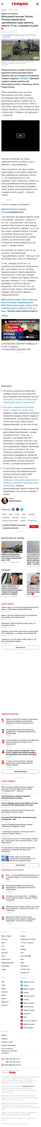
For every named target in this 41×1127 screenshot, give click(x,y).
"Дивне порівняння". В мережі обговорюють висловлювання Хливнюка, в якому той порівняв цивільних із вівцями (11, 590)
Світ (2, 946)
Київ (2, 982)
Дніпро (3, 998)
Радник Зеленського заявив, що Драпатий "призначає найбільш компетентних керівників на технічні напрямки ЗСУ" (21, 721)
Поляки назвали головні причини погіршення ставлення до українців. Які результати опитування (18, 849)
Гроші (3, 942)
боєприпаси (6, 517)
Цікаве (3, 969)
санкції (17, 514)
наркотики (31, 514)
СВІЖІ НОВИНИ (8, 781)
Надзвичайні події (7, 962)
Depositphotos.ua (27, 1086)
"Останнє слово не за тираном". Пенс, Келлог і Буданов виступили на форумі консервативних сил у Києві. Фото (21, 752)
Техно (3, 956)
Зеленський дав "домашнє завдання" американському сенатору (16, 797)
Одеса (3, 988)
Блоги (22, 946)
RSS (25, 1017)
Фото (22, 959)
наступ (23, 517)
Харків (3, 995)
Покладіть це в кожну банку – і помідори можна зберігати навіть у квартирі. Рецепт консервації (22, 898)
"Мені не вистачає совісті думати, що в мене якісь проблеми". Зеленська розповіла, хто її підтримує (22, 908)
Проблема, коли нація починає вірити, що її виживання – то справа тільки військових (20, 632)
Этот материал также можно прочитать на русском (19, 36)
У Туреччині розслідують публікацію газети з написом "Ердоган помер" (18, 832)
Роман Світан (32, 520)
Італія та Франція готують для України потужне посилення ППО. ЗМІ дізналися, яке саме (19, 804)
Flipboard (27, 1013)
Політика (4, 939)
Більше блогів (20, 647)
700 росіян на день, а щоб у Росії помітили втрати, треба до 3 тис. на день (19, 308)
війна (23, 514)
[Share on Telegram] (21, 509)
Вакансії (4, 1035)
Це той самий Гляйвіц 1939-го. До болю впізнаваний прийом (18, 640)
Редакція (4, 1038)
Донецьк (4, 992)
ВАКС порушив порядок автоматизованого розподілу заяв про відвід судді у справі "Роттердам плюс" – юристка (17, 789)
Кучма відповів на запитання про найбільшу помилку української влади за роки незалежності (22, 742)
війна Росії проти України (10, 520)
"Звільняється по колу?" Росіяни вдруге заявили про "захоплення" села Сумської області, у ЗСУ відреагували (19, 840)
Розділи (23, 932)
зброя (4, 514)
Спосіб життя (5, 959)
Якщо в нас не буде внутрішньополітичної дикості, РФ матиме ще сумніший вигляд (20, 608)
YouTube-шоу (25, 969)
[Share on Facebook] (13, 509)
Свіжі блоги (7, 604)
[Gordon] (20, 4)
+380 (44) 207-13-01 (12, 1059)
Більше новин (20, 865)
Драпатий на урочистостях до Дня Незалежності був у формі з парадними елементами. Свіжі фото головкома (20, 919)
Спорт (3, 949)
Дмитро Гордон (29, 982)
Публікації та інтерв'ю (27, 939)
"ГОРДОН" (24, 78)
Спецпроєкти (24, 972)
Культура (4, 952)
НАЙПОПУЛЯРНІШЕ (10, 714)
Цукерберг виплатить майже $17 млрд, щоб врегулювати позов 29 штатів (17, 811)
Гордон (3, 10)
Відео (22, 962)
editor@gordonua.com (13, 1065)
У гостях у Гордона (26, 942)
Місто (3, 978)
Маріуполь (5, 1002)
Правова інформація (8, 1045)
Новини (3, 932)
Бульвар (6, 570)
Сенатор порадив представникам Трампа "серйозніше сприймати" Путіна (16, 825)
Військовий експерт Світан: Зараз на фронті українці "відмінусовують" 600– (19, 302)
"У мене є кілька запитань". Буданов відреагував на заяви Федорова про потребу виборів (19, 763)
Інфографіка (5, 966)
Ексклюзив (24, 956)
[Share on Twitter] (17, 509)
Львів (3, 985)
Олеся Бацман (28, 1006)
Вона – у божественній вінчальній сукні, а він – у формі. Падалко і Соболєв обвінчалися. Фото (22, 877)
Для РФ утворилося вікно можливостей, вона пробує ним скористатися (19, 616)
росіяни (23, 520)
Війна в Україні (13, 10)
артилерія (15, 517)
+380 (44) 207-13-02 (12, 1062)
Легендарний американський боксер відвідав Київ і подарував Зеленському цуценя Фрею (20, 731)
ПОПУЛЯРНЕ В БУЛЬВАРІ (12, 870)
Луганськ (4, 1005)
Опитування (24, 966)
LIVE (21, 952)
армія (10, 514)
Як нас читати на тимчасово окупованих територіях (9, 1051)
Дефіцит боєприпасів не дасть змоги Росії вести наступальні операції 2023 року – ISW (11, 557)
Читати (34, 526)
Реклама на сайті (7, 1042)
